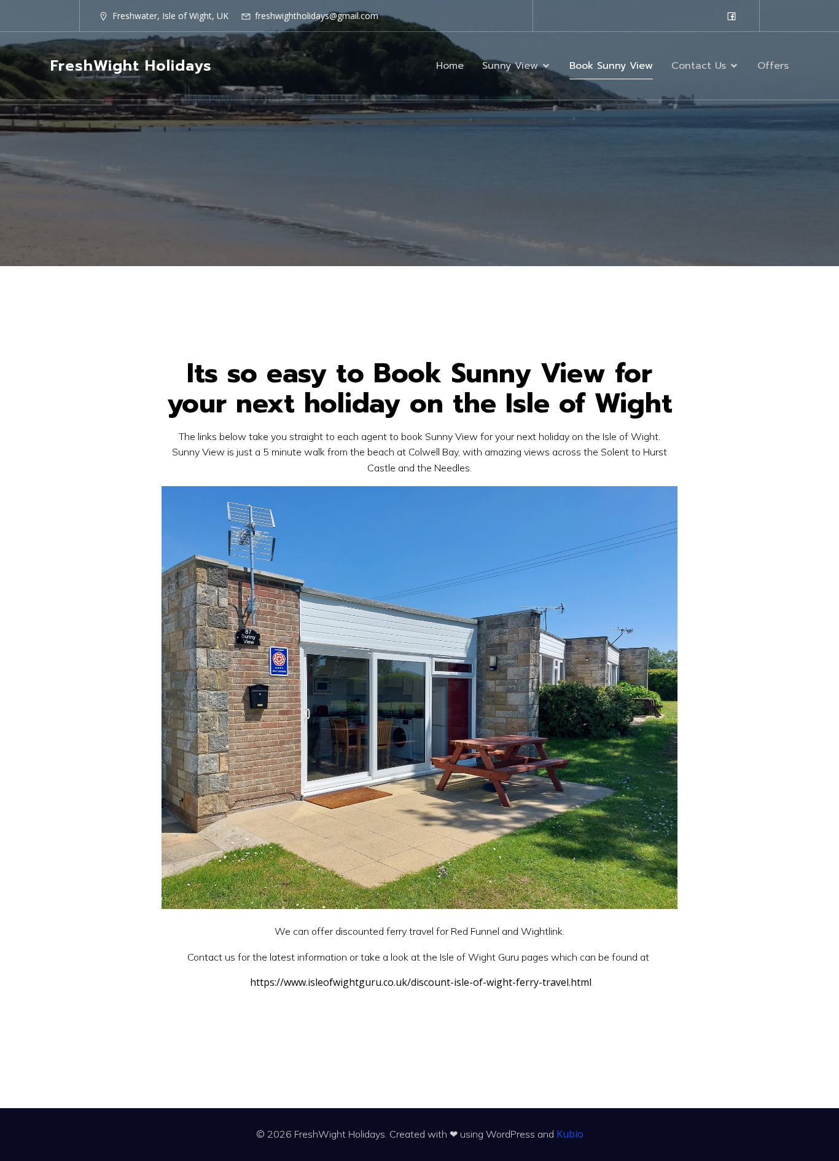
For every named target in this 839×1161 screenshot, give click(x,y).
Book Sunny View (611, 65)
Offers (773, 65)
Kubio (569, 1134)
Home (450, 65)
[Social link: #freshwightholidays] (731, 16)
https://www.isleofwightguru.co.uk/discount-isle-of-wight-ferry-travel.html (420, 982)
